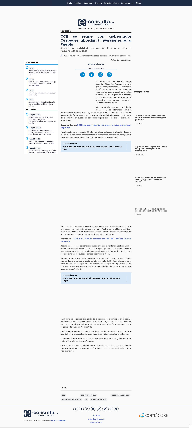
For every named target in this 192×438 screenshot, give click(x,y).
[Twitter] (75, 409)
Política (77, 3)
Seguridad (88, 3)
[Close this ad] (190, 426)
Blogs (138, 3)
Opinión (98, 3)
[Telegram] (116, 409)
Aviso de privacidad (96, 419)
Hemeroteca (96, 422)
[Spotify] (104, 409)
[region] (96, 12)
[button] (82, 74)
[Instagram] (87, 409)
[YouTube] (93, 409)
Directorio (96, 415)
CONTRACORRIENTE (58, 421)
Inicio (69, 3)
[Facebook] (81, 409)
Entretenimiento (111, 3)
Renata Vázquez (96, 64)
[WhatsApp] (110, 409)
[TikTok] (99, 409)
